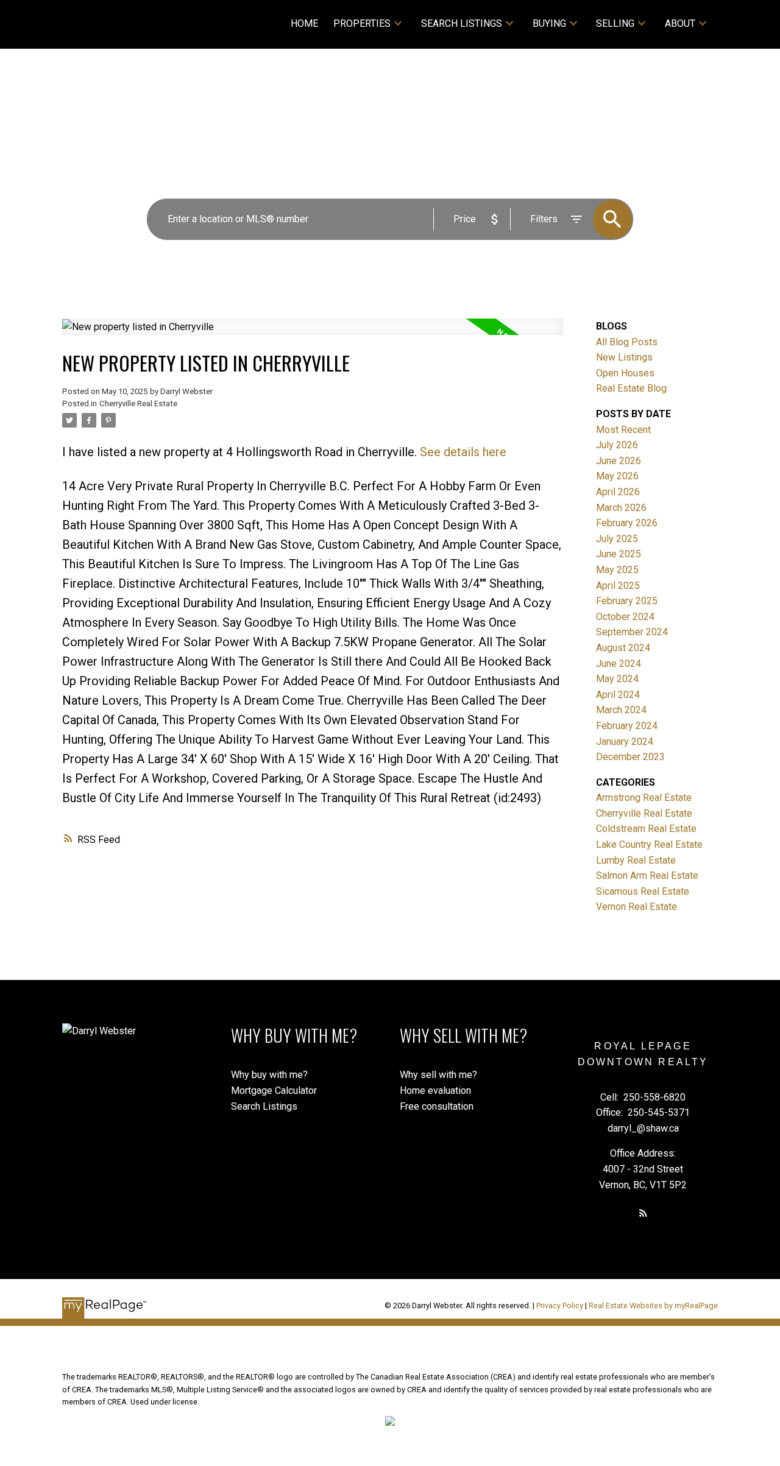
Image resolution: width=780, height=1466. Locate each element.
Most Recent (623, 429)
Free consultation (436, 1106)
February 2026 (627, 523)
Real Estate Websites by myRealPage (653, 1305)
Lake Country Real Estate (649, 844)
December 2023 (630, 757)
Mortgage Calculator (274, 1090)
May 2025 (617, 570)
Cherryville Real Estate (138, 403)
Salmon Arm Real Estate (647, 875)
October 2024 (625, 616)
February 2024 (627, 725)
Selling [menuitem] (615, 23)
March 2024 (621, 710)
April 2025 (618, 585)
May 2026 (617, 476)
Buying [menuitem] (549, 23)
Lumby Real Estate (636, 860)
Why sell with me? (438, 1074)
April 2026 (618, 492)
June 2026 (618, 461)
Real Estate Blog (631, 388)
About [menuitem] (680, 23)
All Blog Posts (627, 342)
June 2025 (618, 554)
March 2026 (621, 507)
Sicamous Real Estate (642, 891)
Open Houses (625, 373)
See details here (463, 452)
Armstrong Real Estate (644, 797)
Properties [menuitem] (362, 23)
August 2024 (623, 648)
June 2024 (618, 663)
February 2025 (627, 601)
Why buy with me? (269, 1074)
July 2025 (617, 538)
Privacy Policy (559, 1305)
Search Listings (461, 23)
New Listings (624, 357)
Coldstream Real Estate (646, 828)
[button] (643, 1213)
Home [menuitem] (304, 23)
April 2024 (618, 694)
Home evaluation (435, 1090)
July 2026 (617, 445)
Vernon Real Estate (636, 906)
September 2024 (632, 632)
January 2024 (624, 741)
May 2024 (617, 679)
